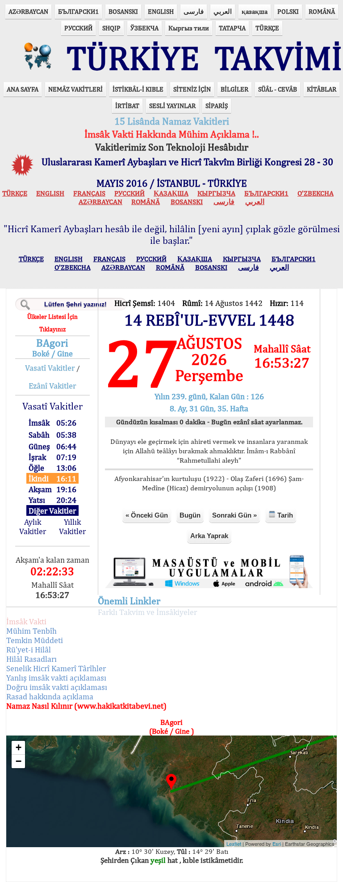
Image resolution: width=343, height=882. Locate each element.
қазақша (255, 11)
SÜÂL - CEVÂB (277, 89)
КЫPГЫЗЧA (216, 193)
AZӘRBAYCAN (28, 11)
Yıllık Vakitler (72, 526)
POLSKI (288, 11)
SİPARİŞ (216, 105)
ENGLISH (161, 11)
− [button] (18, 761)
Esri (276, 843)
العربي (222, 11)
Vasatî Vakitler (50, 367)
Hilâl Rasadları (31, 659)
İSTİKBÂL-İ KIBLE (138, 89)
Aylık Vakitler (32, 526)
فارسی (194, 11)
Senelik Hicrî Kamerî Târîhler (56, 668)
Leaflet (233, 843)
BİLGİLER (234, 89)
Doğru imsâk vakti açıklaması (56, 687)
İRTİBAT (127, 105)
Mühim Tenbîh (31, 630)
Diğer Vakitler (52, 510)
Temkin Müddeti (34, 640)
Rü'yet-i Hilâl (28, 649)
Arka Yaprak (209, 535)
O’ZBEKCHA (315, 193)
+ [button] (18, 747)
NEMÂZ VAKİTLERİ (75, 89)
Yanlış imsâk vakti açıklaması (56, 677)
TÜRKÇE (267, 28)
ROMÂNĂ (322, 11)
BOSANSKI (123, 11)
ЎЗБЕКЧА (144, 28)
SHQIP (111, 28)
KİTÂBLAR (321, 89)
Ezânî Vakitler (52, 385)
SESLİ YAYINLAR (172, 105)
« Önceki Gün (146, 515)
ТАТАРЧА (232, 28)
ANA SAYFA (22, 89)
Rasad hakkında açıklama (49, 696)
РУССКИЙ (78, 28)
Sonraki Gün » (234, 515)
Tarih (284, 515)
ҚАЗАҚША (171, 193)
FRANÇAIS (89, 193)
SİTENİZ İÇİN (192, 89)
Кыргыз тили (188, 28)
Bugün (190, 515)
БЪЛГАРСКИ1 (78, 11)
